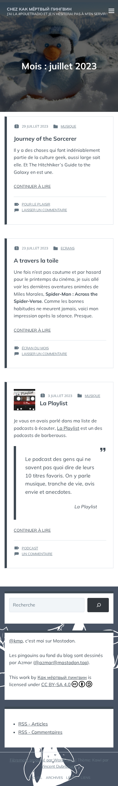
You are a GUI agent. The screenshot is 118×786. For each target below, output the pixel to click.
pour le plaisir (36, 204)
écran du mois (35, 348)
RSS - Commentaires (40, 732)
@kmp (16, 641)
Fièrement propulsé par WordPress (42, 760)
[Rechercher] (98, 605)
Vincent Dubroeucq (58, 766)
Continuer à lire (32, 187)
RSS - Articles (33, 724)
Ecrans (67, 248)
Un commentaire (37, 554)
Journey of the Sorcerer (45, 138)
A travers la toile (36, 260)
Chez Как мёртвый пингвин (39, 9)
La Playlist (54, 403)
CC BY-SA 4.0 (56, 684)
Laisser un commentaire (44, 210)
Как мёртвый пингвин (62, 677)
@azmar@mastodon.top (61, 662)
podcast (30, 548)
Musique (68, 126)
